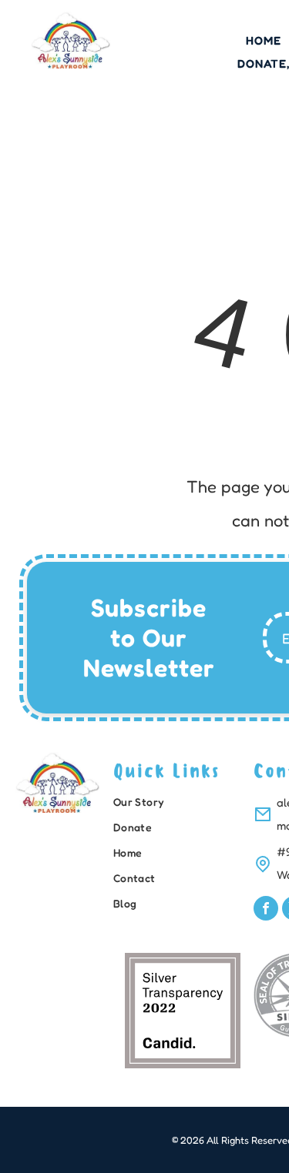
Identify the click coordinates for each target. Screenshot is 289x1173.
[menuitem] (179, 804)
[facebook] (266, 910)
